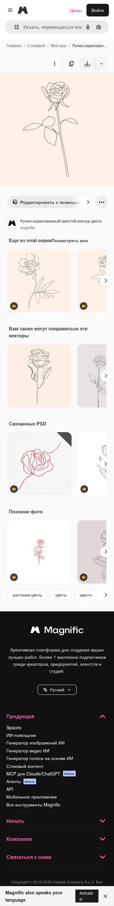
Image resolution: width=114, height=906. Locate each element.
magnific (27, 227)
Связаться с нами (28, 856)
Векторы (58, 45)
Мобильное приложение (31, 796)
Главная (13, 45)
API (9, 789)
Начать (15, 820)
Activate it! (86, 896)
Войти (98, 10)
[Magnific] (57, 631)
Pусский (57, 689)
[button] (57, 690)
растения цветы (27, 594)
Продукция (20, 716)
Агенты (20, 781)
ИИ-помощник (21, 735)
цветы (60, 594)
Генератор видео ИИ (27, 750)
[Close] (105, 896)
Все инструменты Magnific (33, 804)
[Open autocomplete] (14, 27)
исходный (42, 84)
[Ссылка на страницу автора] (12, 224)
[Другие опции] (54, 63)
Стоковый (36, 45)
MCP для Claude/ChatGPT (40, 773)
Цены (76, 10)
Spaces (13, 727)
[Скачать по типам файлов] (101, 63)
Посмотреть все (70, 240)
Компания (19, 838)
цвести (86, 594)
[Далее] (88, 202)
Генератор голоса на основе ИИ (39, 758)
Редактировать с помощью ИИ (54, 202)
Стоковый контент (24, 766)
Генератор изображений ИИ (35, 742)
